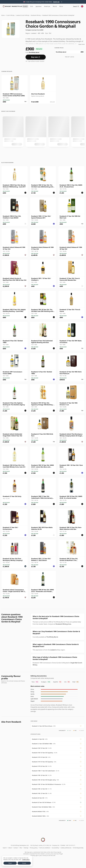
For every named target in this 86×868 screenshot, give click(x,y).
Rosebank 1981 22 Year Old (39, 789)
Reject (10, 863)
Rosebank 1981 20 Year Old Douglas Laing (44, 780)
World (55, 6)
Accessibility (55, 848)
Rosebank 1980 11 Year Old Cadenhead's (43, 771)
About (10, 848)
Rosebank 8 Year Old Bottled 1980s (42, 807)
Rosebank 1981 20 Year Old (39, 775)
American (47, 6)
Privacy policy (34, 848)
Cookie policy (25, 859)
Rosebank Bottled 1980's (39, 816)
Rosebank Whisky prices (63, 624)
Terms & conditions (44, 848)
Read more (82, 44)
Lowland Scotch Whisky (22, 15)
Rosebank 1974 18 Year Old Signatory (42, 762)
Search (5, 848)
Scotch (25, 6)
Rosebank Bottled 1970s (38, 811)
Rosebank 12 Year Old (38, 739)
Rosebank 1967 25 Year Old (39, 748)
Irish (31, 6)
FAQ (21, 848)
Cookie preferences (66, 848)
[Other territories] (82, 6)
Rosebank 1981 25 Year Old (39, 793)
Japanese (38, 6)
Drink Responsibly (78, 848)
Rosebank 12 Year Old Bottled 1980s (42, 743)
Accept (24, 863)
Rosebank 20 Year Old (38, 798)
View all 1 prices (69, 57)
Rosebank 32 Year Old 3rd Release (41, 802)
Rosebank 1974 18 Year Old (39, 757)
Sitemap (26, 848)
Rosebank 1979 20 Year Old (39, 766)
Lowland (53, 650)
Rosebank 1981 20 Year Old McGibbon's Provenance (46, 784)
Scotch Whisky (10, 15)
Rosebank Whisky (36, 15)
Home (3, 15)
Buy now (34, 57)
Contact (16, 848)
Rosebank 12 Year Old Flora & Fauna (42, 726)
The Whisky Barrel (52, 637)
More (61, 6)
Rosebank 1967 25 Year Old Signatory (42, 752)
